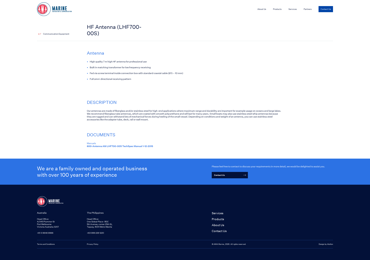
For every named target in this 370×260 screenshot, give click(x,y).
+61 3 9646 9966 (45, 233)
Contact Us (219, 231)
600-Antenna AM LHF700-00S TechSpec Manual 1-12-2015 (120, 146)
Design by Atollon (326, 244)
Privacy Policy (92, 244)
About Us (218, 225)
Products (277, 9)
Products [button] (218, 219)
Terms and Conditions (46, 244)
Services (217, 213)
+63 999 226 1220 (95, 233)
